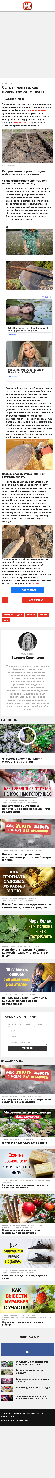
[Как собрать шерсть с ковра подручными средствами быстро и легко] (27, 833)
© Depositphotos (8, 165)
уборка (22, 850)
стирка (34, 802)
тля (40, 901)
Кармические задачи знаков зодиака (32, 1380)
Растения (38, 946)
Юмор (13, 1416)
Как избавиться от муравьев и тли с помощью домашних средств (27, 905)
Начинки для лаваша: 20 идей (33, 1387)
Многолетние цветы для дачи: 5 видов (24, 1142)
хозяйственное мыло (41, 1180)
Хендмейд (6, 1413)
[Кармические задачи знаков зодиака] (7, 1381)
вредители (14, 1315)
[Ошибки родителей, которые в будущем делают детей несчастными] (27, 977)
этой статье (36, 583)
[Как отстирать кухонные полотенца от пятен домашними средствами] (27, 783)
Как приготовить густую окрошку (29, 1371)
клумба (18, 1139)
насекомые (34, 1317)
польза (20, 946)
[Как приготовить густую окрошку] (7, 1372)
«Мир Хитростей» (22, 122)
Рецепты (41, 1413)
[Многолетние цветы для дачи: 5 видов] (27, 1123)
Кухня (31, 800)
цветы (42, 1139)
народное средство (10, 802)
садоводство (8, 1227)
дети (12, 994)
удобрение (19, 1227)
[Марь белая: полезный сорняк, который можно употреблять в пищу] (27, 929)
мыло (21, 1180)
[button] (2, 5)
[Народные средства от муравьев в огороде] (27, 1299)
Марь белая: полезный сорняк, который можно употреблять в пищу (25, 952)
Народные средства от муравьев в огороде (22, 1323)
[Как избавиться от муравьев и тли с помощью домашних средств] (27, 881)
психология (20, 994)
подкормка (33, 1225)
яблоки (28, 1227)
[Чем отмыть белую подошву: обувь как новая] (27, 1253)
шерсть (38, 850)
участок (5, 1319)
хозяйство (6, 1182)
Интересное (29, 1413)
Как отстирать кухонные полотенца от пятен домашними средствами (26, 808)
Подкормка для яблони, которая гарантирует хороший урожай (21, 1231)
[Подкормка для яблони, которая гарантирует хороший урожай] (27, 1208)
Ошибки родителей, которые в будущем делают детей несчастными (24, 1001)
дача (19, 615)
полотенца (25, 802)
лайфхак (31, 615)
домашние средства (18, 800)
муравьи (32, 899)
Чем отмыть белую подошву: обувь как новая (25, 1277)
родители (31, 994)
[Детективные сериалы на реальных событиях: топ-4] (7, 1398)
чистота (29, 850)
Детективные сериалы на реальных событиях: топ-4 (31, 1397)
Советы (7, 83)
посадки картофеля (36, 110)
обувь (23, 1272)
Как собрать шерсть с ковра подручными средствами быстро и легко (26, 857)
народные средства (28, 901)
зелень (13, 946)
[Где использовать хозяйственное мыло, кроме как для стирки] (27, 1163)
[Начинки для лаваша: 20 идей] (7, 1389)
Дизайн (17, 1413)
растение (28, 946)
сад (6, 620)
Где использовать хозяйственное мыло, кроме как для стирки (25, 1186)
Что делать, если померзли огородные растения (22, 760)
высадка (8, 615)
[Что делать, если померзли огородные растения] (27, 738)
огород (43, 615)
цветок (35, 1139)
